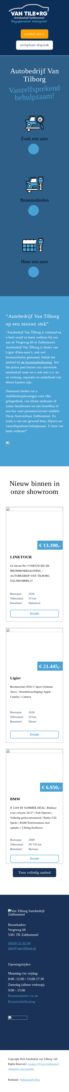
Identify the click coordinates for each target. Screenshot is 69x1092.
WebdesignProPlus (30, 1079)
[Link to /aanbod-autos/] (33, 149)
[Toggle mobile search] (60, 2)
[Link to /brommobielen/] (33, 210)
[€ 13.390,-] (34, 510)
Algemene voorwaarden (21, 1069)
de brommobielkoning (36, 362)
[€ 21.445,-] (34, 631)
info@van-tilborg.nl (22, 948)
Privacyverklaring (48, 1064)
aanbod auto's (34, 34)
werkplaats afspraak (34, 45)
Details (34, 613)
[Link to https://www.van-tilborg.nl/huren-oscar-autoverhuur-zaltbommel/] (33, 272)
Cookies (32, 1064)
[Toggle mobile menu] (67, 2)
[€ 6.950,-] (34, 752)
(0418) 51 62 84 (19, 943)
